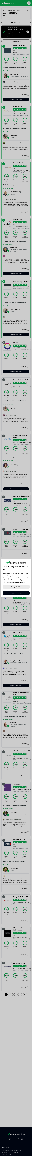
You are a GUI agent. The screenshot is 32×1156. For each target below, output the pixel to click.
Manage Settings (16, 587)
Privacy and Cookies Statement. (14, 582)
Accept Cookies (16, 593)
